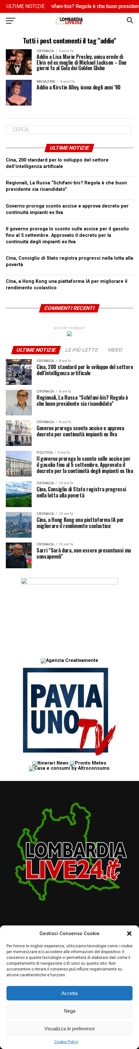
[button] (129, 933)
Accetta (69, 993)
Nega (69, 1011)
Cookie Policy (66, 1042)
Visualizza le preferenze (69, 1028)
